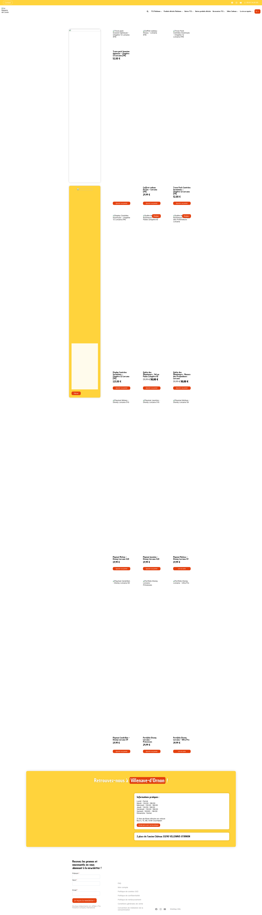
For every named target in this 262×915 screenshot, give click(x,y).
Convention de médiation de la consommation (130, 909)
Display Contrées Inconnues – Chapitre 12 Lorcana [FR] (121, 375)
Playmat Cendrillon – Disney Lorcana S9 (121, 738)
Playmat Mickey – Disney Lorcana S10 (121, 558)
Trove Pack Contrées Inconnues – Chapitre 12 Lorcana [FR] (182, 190)
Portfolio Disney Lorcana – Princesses (149, 739)
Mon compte (123, 887)
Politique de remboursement (129, 900)
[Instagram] (161, 909)
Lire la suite (182, 569)
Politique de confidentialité (129, 896)
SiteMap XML (175, 909)
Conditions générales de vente (130, 904)
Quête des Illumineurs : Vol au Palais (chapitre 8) (151, 374)
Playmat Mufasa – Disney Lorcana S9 (180, 558)
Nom (74, 880)
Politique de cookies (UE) (128, 891)
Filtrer (76, 393)
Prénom (75, 873)
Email (75, 890)
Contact (8, 3)
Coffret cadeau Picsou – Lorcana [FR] (150, 189)
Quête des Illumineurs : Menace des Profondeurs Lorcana (181, 375)
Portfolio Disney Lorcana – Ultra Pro (181, 738)
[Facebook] (156, 909)
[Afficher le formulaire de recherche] (147, 11)
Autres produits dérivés (203, 11)
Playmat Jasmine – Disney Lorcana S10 (151, 558)
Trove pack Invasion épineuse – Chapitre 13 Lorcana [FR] (121, 53)
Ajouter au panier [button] (122, 203)
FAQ (119, 883)
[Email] (165, 909)
